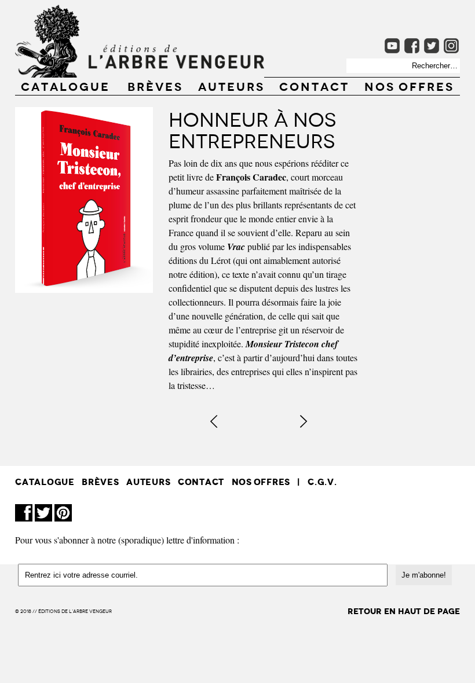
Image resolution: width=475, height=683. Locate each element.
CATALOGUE (65, 86)
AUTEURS (231, 86)
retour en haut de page (404, 611)
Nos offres (409, 86)
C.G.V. (322, 482)
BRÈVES (155, 86)
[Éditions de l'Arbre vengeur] (139, 74)
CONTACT (314, 86)
